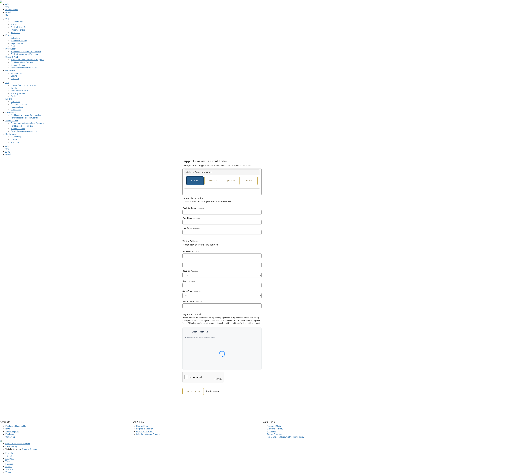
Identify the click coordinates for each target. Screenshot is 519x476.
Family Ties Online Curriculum (24, 67)
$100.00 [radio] (213, 181)
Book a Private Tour (19, 27)
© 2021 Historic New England (17, 443)
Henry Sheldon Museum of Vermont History (285, 436)
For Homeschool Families (22, 62)
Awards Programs (274, 434)
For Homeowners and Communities (26, 51)
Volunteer (15, 78)
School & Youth (11, 56)
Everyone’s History (19, 40)
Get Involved (10, 70)
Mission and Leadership (15, 426)
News (7, 428)
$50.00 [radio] (194, 181)
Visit (7, 19)
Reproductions (17, 43)
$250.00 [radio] (231, 181)
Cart (7, 15)
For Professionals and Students (24, 54)
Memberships (16, 73)
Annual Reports (12, 431)
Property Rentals (18, 29)
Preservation (10, 48)
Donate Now (193, 391)
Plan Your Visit (17, 21)
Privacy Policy (11, 446)
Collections (15, 38)
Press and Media (274, 426)
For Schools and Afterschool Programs (27, 59)
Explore (8, 35)
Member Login (11, 9)
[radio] (197, 331)
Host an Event (142, 426)
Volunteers (271, 431)
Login (7, 151)
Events (14, 24)
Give (7, 6)
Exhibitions (15, 32)
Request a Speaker (144, 428)
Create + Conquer (29, 449)
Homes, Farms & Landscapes (23, 85)
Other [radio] (249, 181)
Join (7, 4)
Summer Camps (18, 65)
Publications (16, 46)
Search (8, 12)
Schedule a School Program (148, 434)
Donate (14, 75)
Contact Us (10, 436)
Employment (10, 434)
